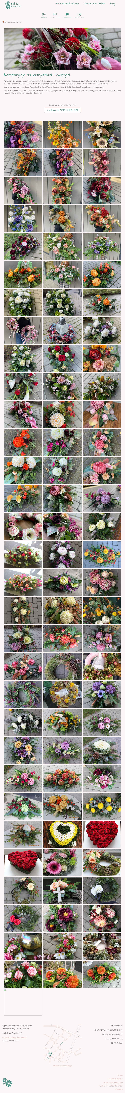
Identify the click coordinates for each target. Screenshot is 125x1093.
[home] (13, 5)
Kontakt (119, 1089)
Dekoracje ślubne (94, 3)
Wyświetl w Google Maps (62, 1066)
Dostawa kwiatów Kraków (111, 1086)
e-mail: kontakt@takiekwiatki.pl (14, 1037)
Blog (112, 3)
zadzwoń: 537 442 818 (62, 110)
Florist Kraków (116, 1078)
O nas (120, 1075)
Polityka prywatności (113, 1082)
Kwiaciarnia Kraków (67, 3)
